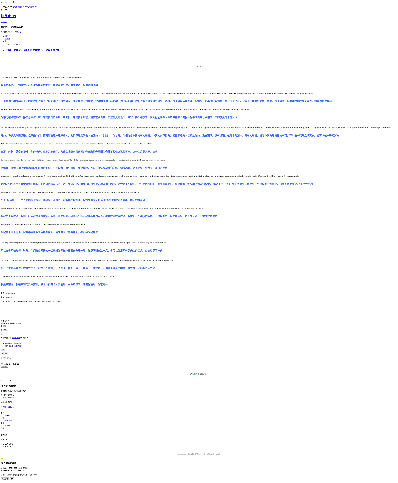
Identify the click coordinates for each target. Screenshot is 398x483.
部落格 (7, 39)
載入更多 (4, 354)
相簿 (6, 36)
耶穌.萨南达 (18, 346)
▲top (3, 350)
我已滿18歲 (5, 479)
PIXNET (183, 454)
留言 (18, 338)
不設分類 (18, 32)
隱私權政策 (210, 454)
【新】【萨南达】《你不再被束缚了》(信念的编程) (32, 50)
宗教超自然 (18, 343)
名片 (6, 41)
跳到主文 (4, 22)
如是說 (3, 326)
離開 (12, 479)
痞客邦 (14, 338)
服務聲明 (218, 454)
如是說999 (8, 16)
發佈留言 (4, 366)
